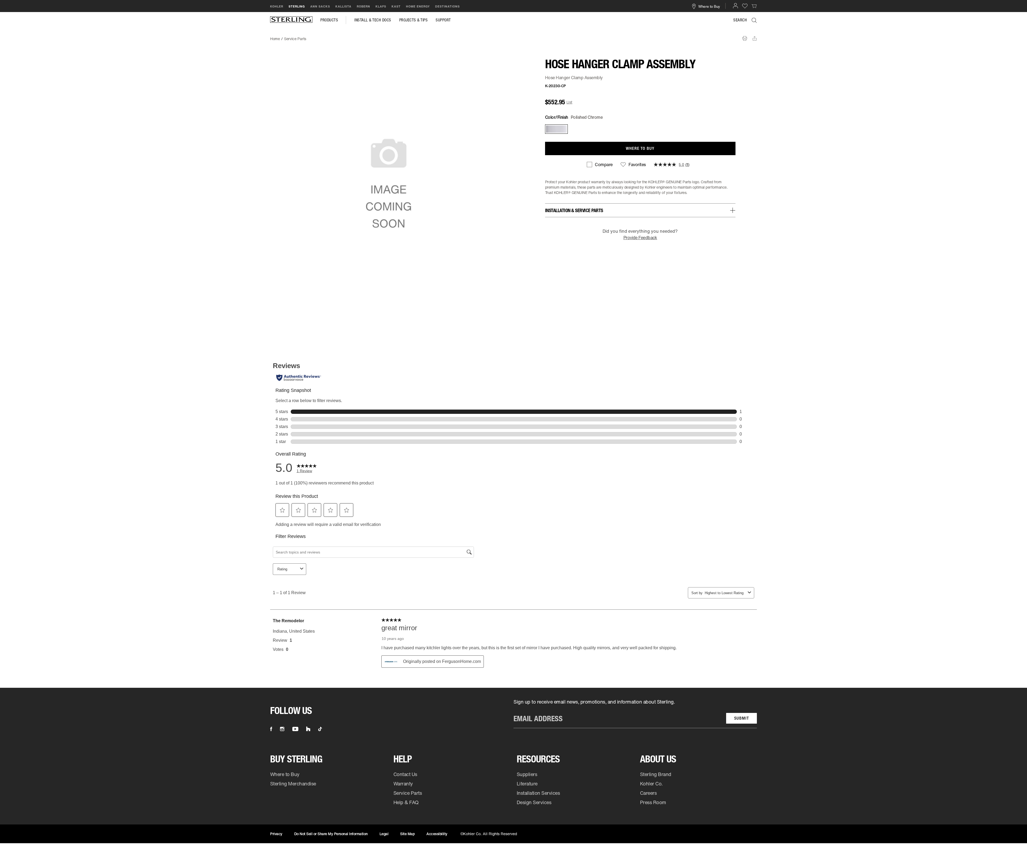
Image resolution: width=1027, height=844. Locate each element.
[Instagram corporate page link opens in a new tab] (282, 729)
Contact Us (405, 774)
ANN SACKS (320, 6)
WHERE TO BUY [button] (640, 148)
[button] (735, 5)
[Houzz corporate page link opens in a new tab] (308, 729)
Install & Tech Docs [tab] (372, 20)
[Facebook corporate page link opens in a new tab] (271, 729)
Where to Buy (285, 774)
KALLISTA (343, 6)
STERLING (297, 6)
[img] (291, 20)
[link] (754, 6)
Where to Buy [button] (709, 6)
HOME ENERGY (418, 6)
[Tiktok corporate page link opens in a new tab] (320, 729)
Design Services (534, 802)
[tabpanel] (513, 36)
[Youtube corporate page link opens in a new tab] (295, 729)
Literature (527, 783)
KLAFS (380, 6)
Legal (384, 834)
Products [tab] (329, 20)
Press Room (653, 802)
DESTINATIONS (447, 6)
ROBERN (363, 6)
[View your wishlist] (745, 6)
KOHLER (276, 6)
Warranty (403, 783)
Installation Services (538, 792)
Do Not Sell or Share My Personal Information (331, 834)
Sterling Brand (655, 774)
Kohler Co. (651, 783)
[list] (635, 713)
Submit (741, 718)
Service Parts (407, 792)
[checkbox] (599, 164)
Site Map (407, 834)
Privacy (276, 834)
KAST (396, 6)
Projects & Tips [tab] (413, 20)
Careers (648, 792)
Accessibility (436, 834)
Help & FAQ (406, 802)
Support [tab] (443, 20)
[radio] (556, 129)
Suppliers (527, 774)
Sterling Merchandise (293, 783)
